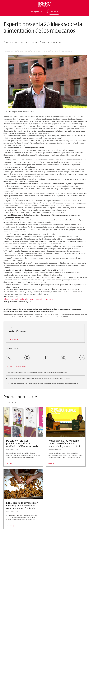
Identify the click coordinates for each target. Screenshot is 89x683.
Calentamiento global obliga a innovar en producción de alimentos (28, 299)
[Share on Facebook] (45, 357)
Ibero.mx (53, 12)
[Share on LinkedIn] (27, 357)
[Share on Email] (82, 357)
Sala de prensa (35, 12)
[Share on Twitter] (8, 357)
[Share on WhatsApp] (63, 357)
